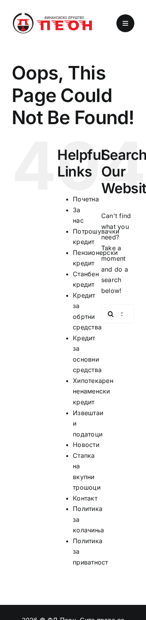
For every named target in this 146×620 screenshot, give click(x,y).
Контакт (85, 498)
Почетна (86, 199)
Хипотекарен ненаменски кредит (93, 391)
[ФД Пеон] (52, 15)
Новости (86, 445)
